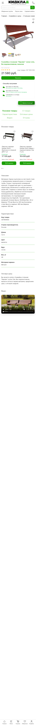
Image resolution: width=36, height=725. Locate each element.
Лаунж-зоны (19, 11)
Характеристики (9, 114)
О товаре (26, 111)
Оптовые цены (26, 114)
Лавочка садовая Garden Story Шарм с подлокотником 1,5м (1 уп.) (27, 149)
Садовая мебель (30, 11)
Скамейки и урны (15, 16)
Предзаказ (18, 78)
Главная (4, 16)
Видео (9, 118)
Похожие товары (9, 111)
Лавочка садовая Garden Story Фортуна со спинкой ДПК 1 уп (9, 149)
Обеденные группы (7, 11)
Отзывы (26, 118)
